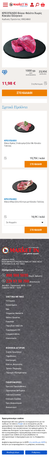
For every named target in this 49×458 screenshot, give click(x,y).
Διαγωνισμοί (11, 407)
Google (20, 424)
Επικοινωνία (11, 338)
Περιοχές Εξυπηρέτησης (16, 372)
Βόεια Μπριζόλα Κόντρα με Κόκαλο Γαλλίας (24, 202)
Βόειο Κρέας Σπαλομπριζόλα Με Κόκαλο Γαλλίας (22, 144)
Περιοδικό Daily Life (14, 326)
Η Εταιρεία (10, 301)
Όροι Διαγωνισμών (14, 403)
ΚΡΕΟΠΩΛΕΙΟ (10, 140)
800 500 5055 (15, 275)
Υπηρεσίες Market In (14, 313)
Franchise (10, 321)
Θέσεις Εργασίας (13, 317)
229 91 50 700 (16, 281)
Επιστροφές (11, 360)
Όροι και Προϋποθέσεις (16, 386)
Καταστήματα (11, 305)
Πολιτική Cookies (13, 395)
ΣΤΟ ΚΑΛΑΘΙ (24, 93)
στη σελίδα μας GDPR (37, 442)
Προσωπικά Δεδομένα (15, 390)
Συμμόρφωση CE (13, 330)
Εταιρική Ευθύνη (12, 334)
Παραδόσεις (11, 356)
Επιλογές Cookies (13, 399)
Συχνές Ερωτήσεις (14, 352)
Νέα (7, 309)
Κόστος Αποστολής (14, 364)
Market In (18, 5)
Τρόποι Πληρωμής (13, 368)
